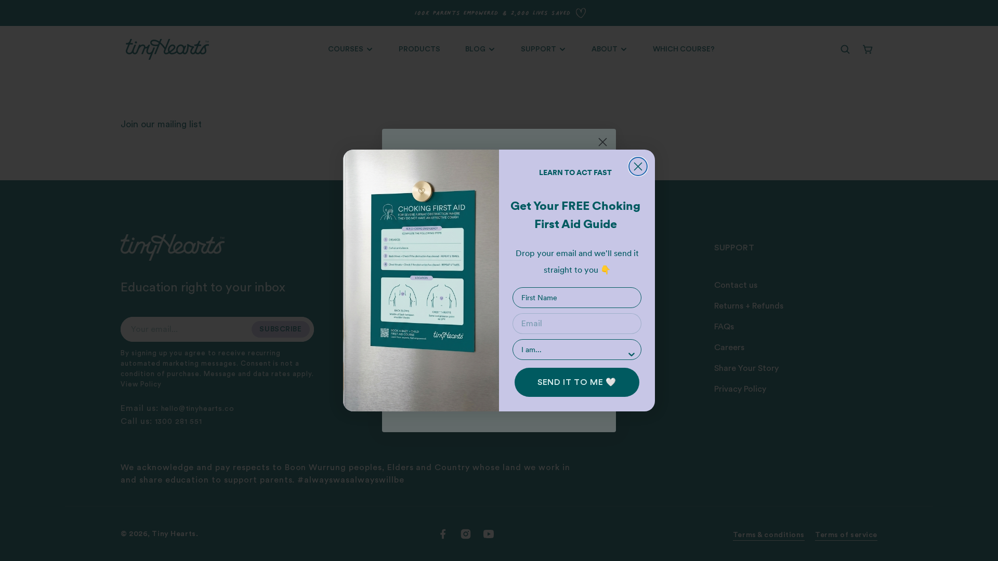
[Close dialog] (638, 166)
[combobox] (573, 349)
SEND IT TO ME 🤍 (576, 382)
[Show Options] (631, 354)
